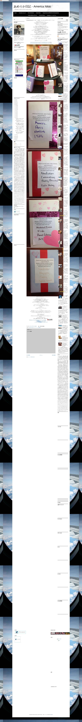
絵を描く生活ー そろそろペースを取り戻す (65, 73)
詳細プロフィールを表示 (61, 37)
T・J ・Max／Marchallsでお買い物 (19, 194)
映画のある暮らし (63, 369)
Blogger (52, 714)
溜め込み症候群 (21, 184)
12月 (16, 105)
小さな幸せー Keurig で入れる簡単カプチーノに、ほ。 (19, 119)
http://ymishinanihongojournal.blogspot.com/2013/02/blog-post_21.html (40, 42)
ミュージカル (62, 393)
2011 (15, 139)
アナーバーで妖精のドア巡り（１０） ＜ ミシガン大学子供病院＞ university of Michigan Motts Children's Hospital (65, 115)
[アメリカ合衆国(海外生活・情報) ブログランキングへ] (17, 45)
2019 (15, 99)
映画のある (18, 200)
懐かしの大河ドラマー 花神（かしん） (65, 315)
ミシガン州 (20, 179)
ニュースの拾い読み (61, 358)
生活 (21, 149)
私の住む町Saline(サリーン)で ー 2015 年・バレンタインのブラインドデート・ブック (19, 121)
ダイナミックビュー (63, 404)
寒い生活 (22, 155)
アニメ (60, 380)
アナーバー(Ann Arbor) (20, 152)
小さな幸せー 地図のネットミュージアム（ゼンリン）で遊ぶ (19, 129)
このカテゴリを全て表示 (19, 73)
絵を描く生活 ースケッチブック (65, 52)
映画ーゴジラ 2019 (64, 104)
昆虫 (66, 378)
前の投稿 (53, 355)
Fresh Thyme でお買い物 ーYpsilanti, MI (65, 42)
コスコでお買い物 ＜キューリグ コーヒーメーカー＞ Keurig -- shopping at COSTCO (65, 266)
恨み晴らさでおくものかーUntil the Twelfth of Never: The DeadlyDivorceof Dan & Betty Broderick (65, 345)
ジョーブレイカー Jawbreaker (64, 336)
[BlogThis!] (41, 326)
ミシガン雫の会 (60, 406)
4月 (16, 115)
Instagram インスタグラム (51, 15)
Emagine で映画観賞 (60, 388)
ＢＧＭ (20, 203)
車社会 (62, 398)
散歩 (15, 200)
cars (23, 194)
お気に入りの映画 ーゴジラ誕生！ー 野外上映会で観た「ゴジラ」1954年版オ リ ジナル (65, 135)
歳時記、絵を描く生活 (63, 409)
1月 (16, 134)
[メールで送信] (40, 326)
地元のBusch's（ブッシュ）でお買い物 (19, 176)
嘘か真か (66, 406)
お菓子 (16, 165)
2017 (15, 102)
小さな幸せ (22, 158)
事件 (59, 391)
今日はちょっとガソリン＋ (17, 190)
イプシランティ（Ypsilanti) (62, 389)
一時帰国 (64, 365)
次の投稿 (28, 355)
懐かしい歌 (15, 177)
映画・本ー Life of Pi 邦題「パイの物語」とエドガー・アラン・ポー (65, 296)
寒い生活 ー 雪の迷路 (18, 130)
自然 (19, 177)
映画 (15, 155)
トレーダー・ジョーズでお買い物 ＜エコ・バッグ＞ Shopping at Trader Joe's (65, 307)
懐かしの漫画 (63, 378)
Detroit (18, 187)
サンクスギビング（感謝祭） (20, 183)
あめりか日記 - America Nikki (32, 6)
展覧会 (64, 391)
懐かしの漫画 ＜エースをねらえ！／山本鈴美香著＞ (65, 276)
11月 (16, 106)
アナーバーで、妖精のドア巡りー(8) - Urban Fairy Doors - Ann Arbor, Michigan (65, 158)
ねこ (19, 195)
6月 (16, 112)
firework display (16, 195)
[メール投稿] (38, 326)
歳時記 (18, 155)
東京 (59, 409)
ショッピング (18, 156)
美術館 (18, 203)
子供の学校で (16, 167)
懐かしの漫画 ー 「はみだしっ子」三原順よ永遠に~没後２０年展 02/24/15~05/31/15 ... (19, 124)
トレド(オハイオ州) (61, 396)
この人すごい (17, 172)
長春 (18, 186)
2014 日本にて (66, 372)
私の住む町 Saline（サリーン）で (33, 327)
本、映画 (15, 171)
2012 (15, 138)
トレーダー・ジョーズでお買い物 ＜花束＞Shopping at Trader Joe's (65, 125)
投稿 (16, 143)
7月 (16, 111)
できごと (59, 395)
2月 (16, 117)
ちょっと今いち (21, 165)
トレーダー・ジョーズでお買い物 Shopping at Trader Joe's (19, 174)
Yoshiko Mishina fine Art (17, 206)
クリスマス (64, 377)
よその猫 (22, 195)
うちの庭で (20, 161)
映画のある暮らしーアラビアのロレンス (65, 94)
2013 (15, 137)
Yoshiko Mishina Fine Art (32, 15)
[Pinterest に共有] (43, 326)
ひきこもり (62, 395)
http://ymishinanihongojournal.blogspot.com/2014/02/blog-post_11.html (40, 43)
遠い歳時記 (65, 398)
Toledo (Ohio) (21, 187)
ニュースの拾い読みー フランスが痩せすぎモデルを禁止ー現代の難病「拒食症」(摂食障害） (65, 221)
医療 (23, 190)
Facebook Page (42, 15)
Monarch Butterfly (21, 171)
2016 (15, 103)
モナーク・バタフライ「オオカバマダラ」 (19, 175)
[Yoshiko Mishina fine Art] (14, 207)
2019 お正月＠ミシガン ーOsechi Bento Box (64, 63)
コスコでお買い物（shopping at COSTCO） (19, 154)
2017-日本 (16, 185)
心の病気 (60, 377)
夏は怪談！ (59, 398)
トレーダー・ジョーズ (19, 169)
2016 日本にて (18, 178)
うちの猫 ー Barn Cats (19, 160)
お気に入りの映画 (19, 159)
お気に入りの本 (66, 388)
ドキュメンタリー (18, 174)
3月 (16, 116)
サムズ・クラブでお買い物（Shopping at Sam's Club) (19, 163)
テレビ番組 (66, 395)
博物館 (63, 406)
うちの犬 (16, 148)
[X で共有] (42, 326)
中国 (23, 179)
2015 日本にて (21, 180)
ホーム (41, 355)
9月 (16, 109)
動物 (61, 391)
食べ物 (61, 372)
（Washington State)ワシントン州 (18, 191)
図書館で (39, 327)
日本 (20, 167)
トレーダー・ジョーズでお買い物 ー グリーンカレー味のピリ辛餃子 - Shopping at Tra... (19, 126)
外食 (65, 393)
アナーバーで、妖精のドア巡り (18, 166)
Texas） (67, 401)
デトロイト (20, 185)
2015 (15, 104)
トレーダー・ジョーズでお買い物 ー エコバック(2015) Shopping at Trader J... (19, 132)
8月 (16, 110)
